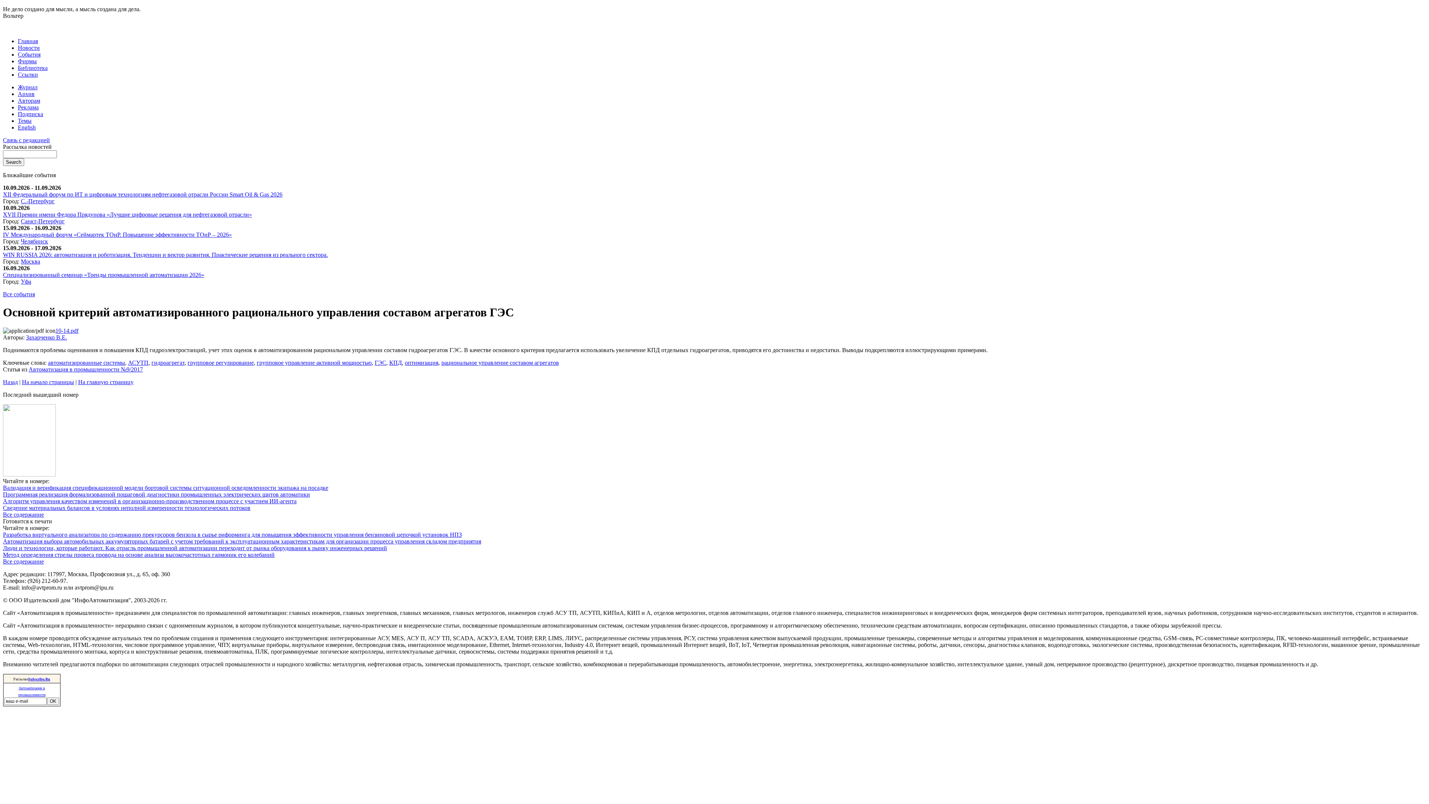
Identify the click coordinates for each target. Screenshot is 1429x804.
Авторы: (14, 337)
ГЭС (380, 363)
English (27, 127)
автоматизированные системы (86, 363)
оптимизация (421, 363)
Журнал (28, 87)
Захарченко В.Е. (46, 337)
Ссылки (28, 74)
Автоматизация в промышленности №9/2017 (86, 369)
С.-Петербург (38, 201)
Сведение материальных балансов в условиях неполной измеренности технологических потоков (126, 508)
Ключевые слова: (25, 363)
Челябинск (34, 241)
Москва (30, 261)
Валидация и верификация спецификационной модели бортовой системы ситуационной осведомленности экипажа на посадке (165, 488)
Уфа (26, 281)
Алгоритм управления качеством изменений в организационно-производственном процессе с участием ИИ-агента (150, 501)
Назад (10, 382)
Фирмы (27, 61)
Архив (26, 94)
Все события (19, 294)
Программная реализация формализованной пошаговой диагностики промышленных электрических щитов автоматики (156, 494)
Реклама (28, 107)
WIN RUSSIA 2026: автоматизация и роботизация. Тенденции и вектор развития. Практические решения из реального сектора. (165, 255)
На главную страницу (106, 382)
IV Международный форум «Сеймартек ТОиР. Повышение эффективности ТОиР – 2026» (117, 235)
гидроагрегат (168, 363)
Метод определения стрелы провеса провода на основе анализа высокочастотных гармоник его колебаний (139, 555)
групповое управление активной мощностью (314, 363)
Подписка (30, 114)
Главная (28, 41)
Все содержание (23, 514)
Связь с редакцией (26, 140)
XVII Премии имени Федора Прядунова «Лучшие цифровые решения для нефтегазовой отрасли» (127, 214)
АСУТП (138, 363)
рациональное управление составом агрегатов (500, 363)
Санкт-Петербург (43, 221)
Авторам (29, 101)
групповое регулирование (221, 363)
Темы (25, 121)
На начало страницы (48, 382)
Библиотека (33, 68)
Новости (29, 48)
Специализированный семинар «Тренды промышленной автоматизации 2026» (103, 275)
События (29, 54)
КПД (395, 363)
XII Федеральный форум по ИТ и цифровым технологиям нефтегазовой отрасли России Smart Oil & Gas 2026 (142, 194)
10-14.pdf (67, 331)
